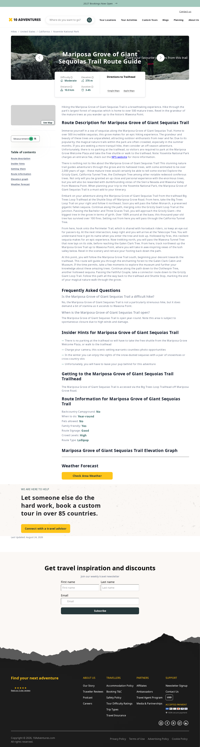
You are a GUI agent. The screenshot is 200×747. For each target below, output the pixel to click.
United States (27, 31)
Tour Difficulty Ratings (119, 703)
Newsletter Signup (177, 685)
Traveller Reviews (93, 691)
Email (64, 595)
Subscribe (100, 611)
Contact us (185, 11)
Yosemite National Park (66, 31)
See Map (47, 122)
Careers (87, 703)
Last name (108, 582)
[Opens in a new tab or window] (161, 723)
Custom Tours (150, 19)
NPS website (119, 157)
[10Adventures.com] (25, 20)
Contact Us (172, 691)
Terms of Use (137, 739)
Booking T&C (114, 691)
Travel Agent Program (149, 697)
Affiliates (142, 685)
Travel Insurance (116, 715)
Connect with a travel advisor (45, 528)
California (44, 31)
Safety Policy (113, 697)
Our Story (89, 685)
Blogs (165, 19)
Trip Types (112, 709)
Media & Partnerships (149, 703)
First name (68, 582)
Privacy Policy (118, 739)
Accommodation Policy (119, 685)
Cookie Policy (180, 739)
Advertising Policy (158, 739)
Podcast (87, 697)
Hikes (14, 31)
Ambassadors (145, 691)
